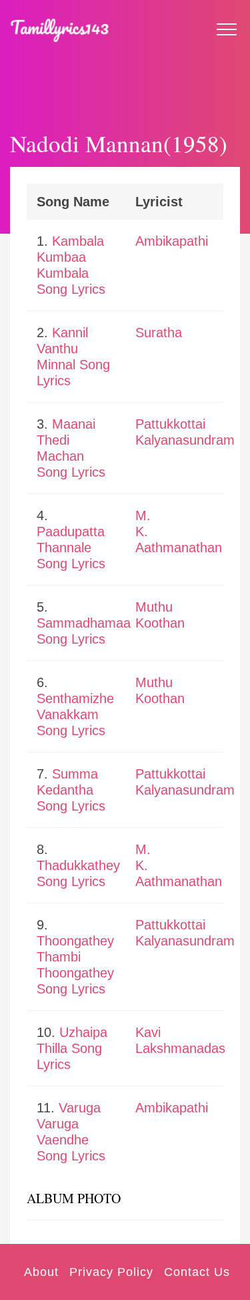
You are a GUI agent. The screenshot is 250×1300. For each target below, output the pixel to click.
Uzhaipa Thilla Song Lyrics (72, 1048)
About (41, 1272)
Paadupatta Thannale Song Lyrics (71, 547)
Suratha (158, 332)
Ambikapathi (171, 241)
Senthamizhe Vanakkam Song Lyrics (75, 714)
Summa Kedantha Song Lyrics (71, 790)
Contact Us (197, 1272)
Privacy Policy (111, 1272)
